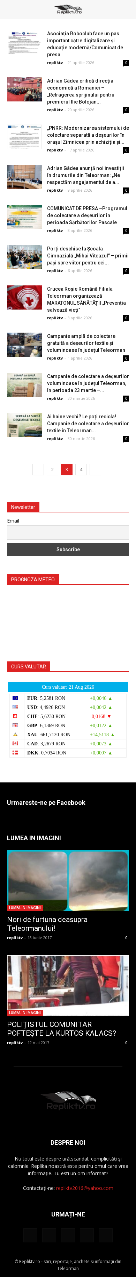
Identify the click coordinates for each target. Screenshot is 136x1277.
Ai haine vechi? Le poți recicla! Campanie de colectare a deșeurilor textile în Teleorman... (88, 423)
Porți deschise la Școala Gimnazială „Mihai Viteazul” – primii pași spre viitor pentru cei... (88, 255)
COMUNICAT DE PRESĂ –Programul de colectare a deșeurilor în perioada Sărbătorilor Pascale (87, 215)
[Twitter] (49, 1235)
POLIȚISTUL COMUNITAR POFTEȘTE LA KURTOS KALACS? (61, 1028)
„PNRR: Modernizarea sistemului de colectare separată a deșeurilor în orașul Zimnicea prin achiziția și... (88, 135)
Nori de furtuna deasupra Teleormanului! (47, 923)
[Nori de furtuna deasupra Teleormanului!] (68, 880)
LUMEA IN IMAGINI (25, 907)
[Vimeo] (68, 1235)
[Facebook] (30, 1235)
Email (13, 520)
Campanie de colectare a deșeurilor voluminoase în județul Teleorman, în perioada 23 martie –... (88, 383)
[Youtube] (106, 1235)
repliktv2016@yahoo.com (84, 1188)
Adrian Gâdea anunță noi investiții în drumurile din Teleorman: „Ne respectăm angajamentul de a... (85, 175)
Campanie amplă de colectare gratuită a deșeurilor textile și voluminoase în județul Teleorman (86, 343)
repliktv (55, 62)
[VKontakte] (87, 1235)
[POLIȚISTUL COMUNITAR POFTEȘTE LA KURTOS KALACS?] (68, 985)
